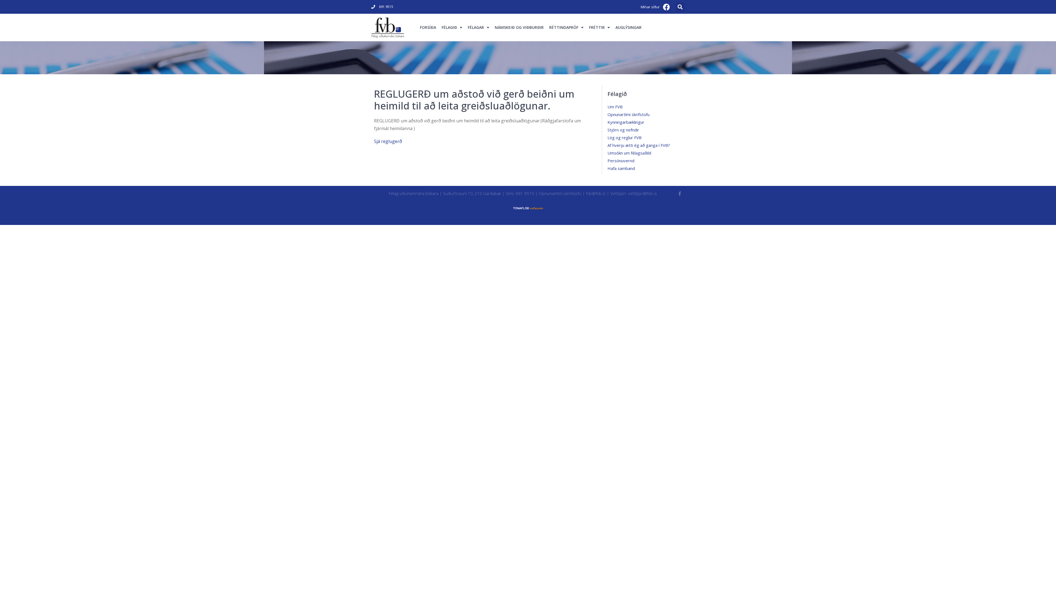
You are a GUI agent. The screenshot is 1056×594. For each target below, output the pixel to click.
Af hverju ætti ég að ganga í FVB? (638, 145)
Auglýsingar (628, 27)
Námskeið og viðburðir (519, 27)
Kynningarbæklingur (625, 122)
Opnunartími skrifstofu (628, 114)
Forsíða (428, 27)
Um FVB (615, 106)
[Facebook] (666, 7)
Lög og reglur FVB (624, 137)
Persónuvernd (620, 160)
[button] (680, 7)
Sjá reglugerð (388, 141)
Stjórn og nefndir (623, 130)
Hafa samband (621, 168)
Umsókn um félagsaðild (629, 153)
